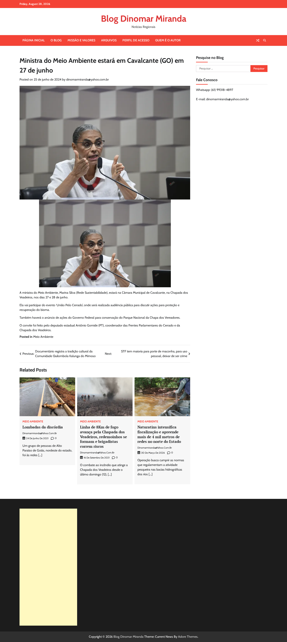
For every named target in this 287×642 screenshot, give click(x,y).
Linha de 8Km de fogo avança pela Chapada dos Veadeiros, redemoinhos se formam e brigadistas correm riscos (103, 437)
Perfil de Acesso (135, 40)
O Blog (56, 40)
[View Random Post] (258, 40)
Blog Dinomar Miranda (143, 18)
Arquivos (109, 40)
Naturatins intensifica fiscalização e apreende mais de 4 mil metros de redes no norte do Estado (159, 434)
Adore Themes (188, 636)
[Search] (264, 40)
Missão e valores (81, 40)
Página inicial (33, 40)
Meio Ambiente (43, 337)
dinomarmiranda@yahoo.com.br (87, 79)
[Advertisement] (48, 567)
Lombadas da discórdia (42, 427)
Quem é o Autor (168, 40)
